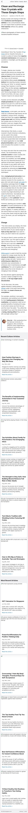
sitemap (21, 811)
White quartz (5, 253)
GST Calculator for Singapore (13, 601)
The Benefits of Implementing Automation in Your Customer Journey (13, 399)
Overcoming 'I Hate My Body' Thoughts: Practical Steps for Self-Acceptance (13, 676)
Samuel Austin (13, 48)
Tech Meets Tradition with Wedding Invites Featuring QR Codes (13, 518)
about (25, 1)
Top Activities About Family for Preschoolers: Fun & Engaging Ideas (13, 440)
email (25, 811)
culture (12, 1)
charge (3, 288)
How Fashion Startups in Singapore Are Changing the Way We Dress (12, 359)
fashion (17, 1)
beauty (21, 1)
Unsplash (21, 48)
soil (5, 196)
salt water (22, 182)
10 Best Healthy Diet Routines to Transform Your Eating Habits (13, 791)
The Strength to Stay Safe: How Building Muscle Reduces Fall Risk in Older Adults (14, 479)
